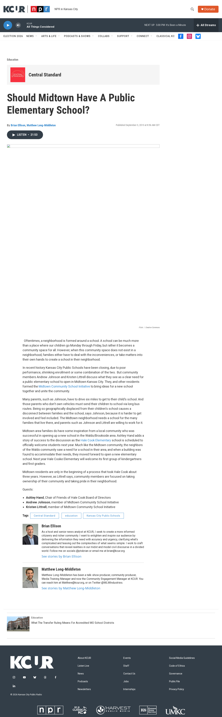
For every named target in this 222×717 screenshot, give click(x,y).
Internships (129, 689)
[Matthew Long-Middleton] (30, 577)
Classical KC (165, 36)
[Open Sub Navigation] (36, 36)
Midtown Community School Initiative (64, 386)
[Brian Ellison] (30, 534)
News (30, 36)
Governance (175, 673)
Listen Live (83, 666)
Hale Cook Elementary (96, 440)
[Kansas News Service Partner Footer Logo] (148, 710)
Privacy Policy (176, 689)
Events (127, 658)
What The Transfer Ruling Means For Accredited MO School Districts (72, 622)
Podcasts (83, 681)
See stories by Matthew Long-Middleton (71, 588)
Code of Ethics (177, 666)
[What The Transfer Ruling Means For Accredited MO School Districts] (18, 623)
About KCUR (84, 658)
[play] (8, 25)
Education (12, 59)
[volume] (18, 25)
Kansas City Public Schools (103, 515)
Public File (174, 681)
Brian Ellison (18, 125)
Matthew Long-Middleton (41, 125)
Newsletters (84, 689)
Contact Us (129, 673)
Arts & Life (49, 36)
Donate (209, 9)
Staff (126, 666)
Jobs (126, 681)
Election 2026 (13, 36)
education (71, 515)
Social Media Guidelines (182, 658)
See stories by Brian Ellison (61, 556)
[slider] (23, 25)
